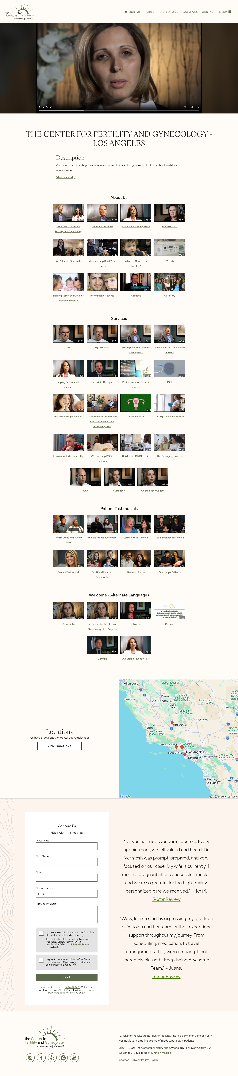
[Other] (52, 1057)
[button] (133, 11)
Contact (208, 11)
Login (154, 1060)
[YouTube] (74, 1057)
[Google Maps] (63, 1057)
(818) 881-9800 (72, 987)
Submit (67, 977)
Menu (223, 11)
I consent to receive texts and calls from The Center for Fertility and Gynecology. (70, 940)
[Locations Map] (178, 739)
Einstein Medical (161, 1053)
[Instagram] (30, 1057)
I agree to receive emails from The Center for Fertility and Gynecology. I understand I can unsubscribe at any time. (69, 962)
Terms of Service (69, 992)
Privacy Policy (78, 944)
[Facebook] (41, 1057)
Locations (190, 11)
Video (151, 11)
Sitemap (124, 1060)
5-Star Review (166, 898)
